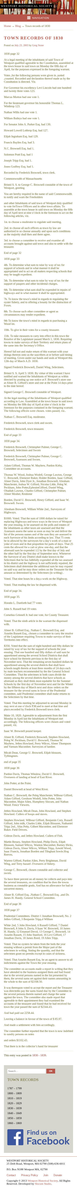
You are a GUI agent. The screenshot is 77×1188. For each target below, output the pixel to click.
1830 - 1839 (39, 1055)
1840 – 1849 (14, 1113)
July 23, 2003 (21, 45)
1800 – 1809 (14, 1093)
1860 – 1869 (14, 1123)
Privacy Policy (29, 1175)
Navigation (40, 18)
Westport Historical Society (27, 6)
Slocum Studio (43, 1183)
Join (45, 1175)
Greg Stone (38, 45)
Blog (18, 26)
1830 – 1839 (14, 1108)
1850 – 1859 (14, 1118)
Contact (11, 1175)
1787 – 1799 (14, 1088)
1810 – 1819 (14, 1098)
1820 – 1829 (14, 1103)
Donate (58, 1175)
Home (7, 26)
